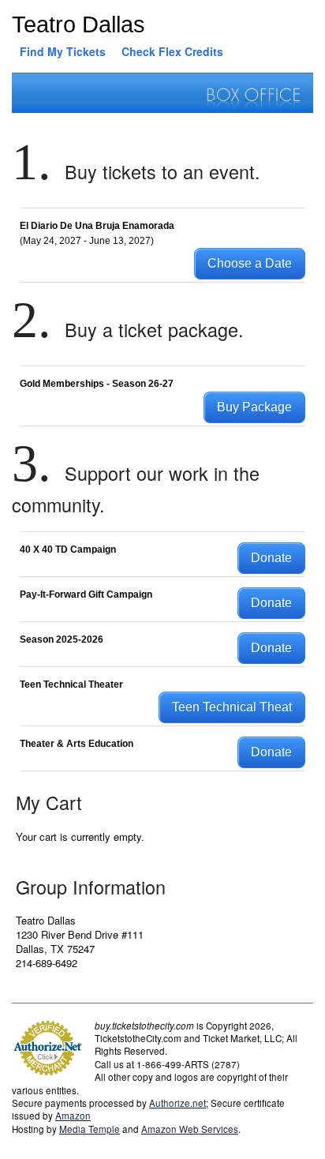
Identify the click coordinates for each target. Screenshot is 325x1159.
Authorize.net (177, 1103)
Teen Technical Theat (232, 707)
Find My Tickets (63, 51)
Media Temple (89, 1129)
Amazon (73, 1115)
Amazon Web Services (189, 1129)
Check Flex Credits (172, 51)
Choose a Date (249, 263)
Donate (271, 557)
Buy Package (254, 407)
